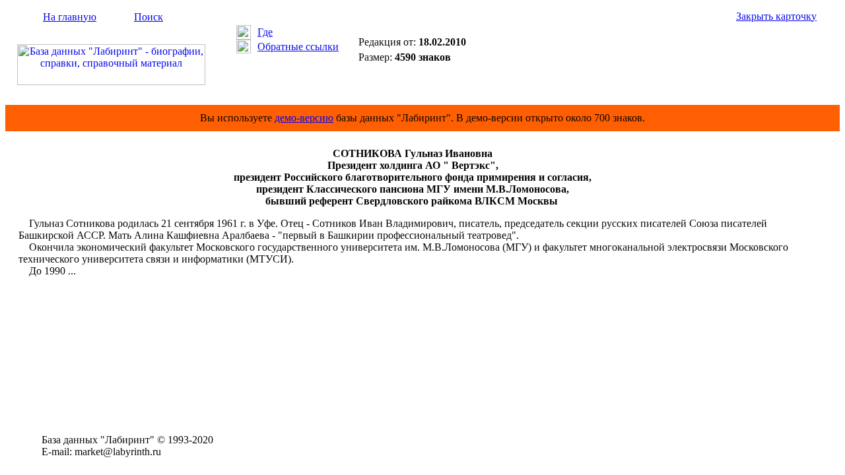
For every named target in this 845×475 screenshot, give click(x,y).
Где (265, 32)
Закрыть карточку (776, 16)
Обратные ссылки (298, 46)
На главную (69, 16)
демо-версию (304, 117)
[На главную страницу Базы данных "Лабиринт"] (111, 81)
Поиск (148, 16)
